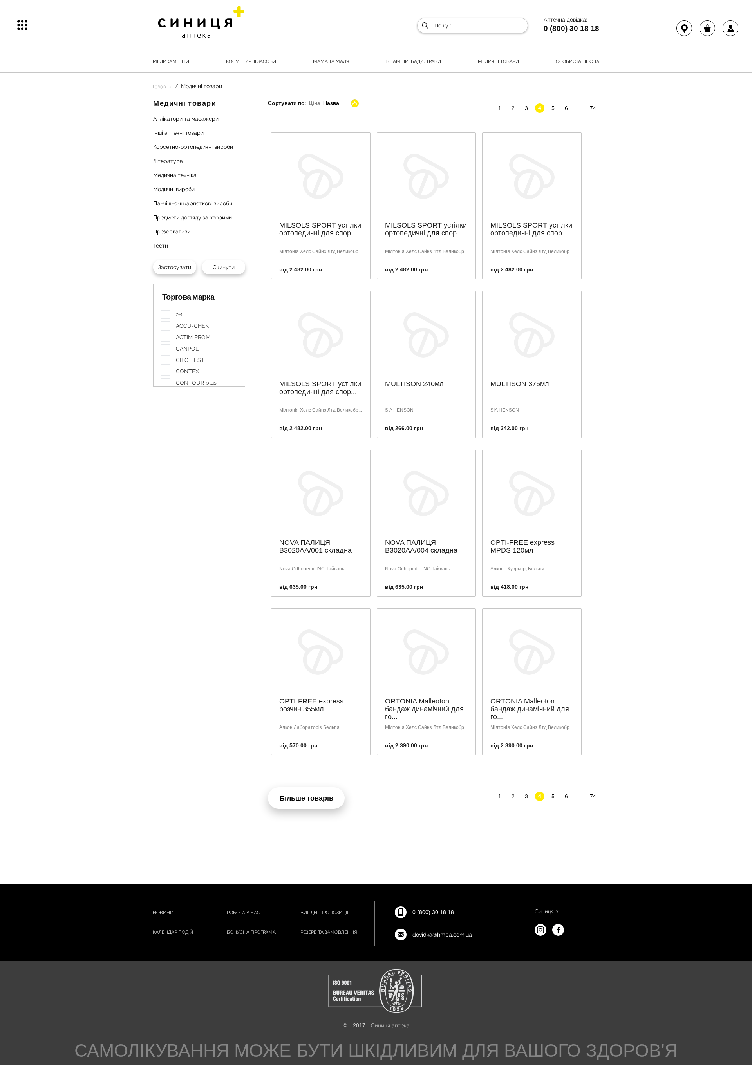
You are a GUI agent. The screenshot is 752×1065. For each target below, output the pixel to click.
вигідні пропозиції (324, 912)
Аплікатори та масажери (186, 119)
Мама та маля (331, 61)
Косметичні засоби (251, 61)
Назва (331, 103)
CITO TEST (190, 360)
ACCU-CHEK (192, 326)
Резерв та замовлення (328, 932)
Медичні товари (498, 61)
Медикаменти (171, 61)
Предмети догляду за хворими (192, 217)
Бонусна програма (251, 932)
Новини (163, 912)
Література (168, 161)
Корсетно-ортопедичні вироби (193, 147)
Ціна (314, 103)
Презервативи (171, 231)
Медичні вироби (174, 189)
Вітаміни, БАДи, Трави (413, 61)
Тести (160, 245)
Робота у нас (243, 912)
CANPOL (187, 348)
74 (593, 108)
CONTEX (187, 371)
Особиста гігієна (577, 61)
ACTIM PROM (193, 337)
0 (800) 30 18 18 (571, 28)
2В (179, 314)
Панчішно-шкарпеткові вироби (192, 203)
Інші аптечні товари (178, 133)
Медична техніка (175, 175)
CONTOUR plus (196, 382)
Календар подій (173, 932)
